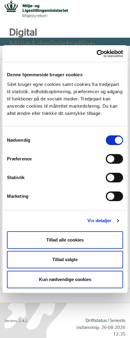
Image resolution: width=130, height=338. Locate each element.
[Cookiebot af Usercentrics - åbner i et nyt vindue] (96, 54)
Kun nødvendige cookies (65, 279)
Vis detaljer (99, 220)
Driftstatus (96, 320)
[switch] (114, 159)
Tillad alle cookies (65, 239)
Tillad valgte (65, 259)
